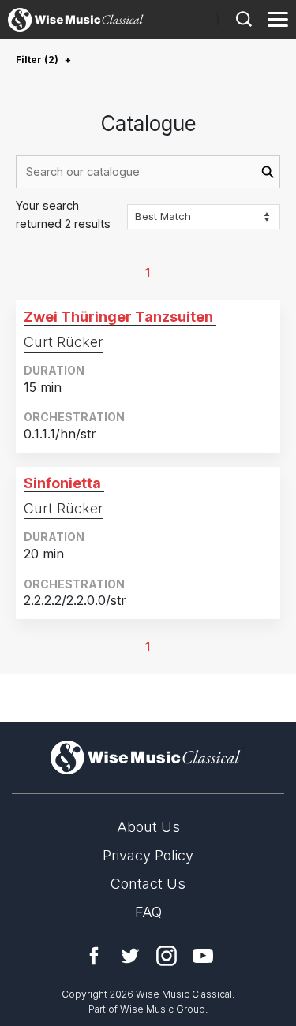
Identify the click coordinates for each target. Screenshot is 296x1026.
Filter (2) (37, 59)
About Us (148, 827)
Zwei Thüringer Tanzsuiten (118, 316)
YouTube (203, 956)
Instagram (166, 956)
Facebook (94, 956)
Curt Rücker (63, 342)
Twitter (130, 956)
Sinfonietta (62, 483)
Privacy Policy (148, 855)
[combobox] (148, 171)
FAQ (148, 912)
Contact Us (148, 883)
